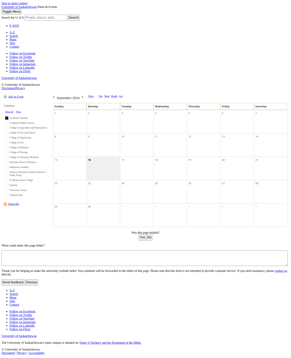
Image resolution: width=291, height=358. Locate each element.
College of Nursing (19, 152)
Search (74, 17)
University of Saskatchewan (19, 7)
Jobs (12, 43)
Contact (14, 46)
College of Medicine (19, 147)
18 (156, 160)
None (18, 111)
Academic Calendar (19, 118)
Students (14, 185)
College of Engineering (20, 137)
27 (223, 183)
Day (101, 96)
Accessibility (37, 353)
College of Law (17, 142)
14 (256, 136)
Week (106, 96)
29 (56, 206)
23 (89, 183)
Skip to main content (14, 3)
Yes (142, 237)
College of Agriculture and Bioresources (28, 127)
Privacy (20, 88)
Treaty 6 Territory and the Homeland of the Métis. (110, 342)
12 (189, 136)
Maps (13, 39)
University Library (18, 190)
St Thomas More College (21, 180)
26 (189, 183)
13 (223, 136)
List (121, 96)
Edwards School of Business (23, 162)
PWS (14, 25)
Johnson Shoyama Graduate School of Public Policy (28, 174)
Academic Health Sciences (22, 123)
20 (223, 160)
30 (89, 206)
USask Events (16, 195)
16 (89, 160)
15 (56, 160)
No (149, 237)
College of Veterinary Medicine (24, 157)
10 (123, 136)
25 (156, 183)
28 (256, 183)
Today (91, 96)
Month (114, 96)
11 (156, 136)
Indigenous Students (19, 167)
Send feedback (13, 282)
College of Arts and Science (22, 132)
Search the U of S (13, 17)
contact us (281, 270)
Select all (9, 111)
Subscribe (13, 204)
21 (256, 160)
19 (189, 160)
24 (123, 183)
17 (123, 160)
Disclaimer (8, 88)
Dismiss (31, 282)
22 (56, 183)
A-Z (12, 32)
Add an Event (16, 96)
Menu (11, 11)
